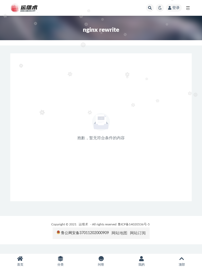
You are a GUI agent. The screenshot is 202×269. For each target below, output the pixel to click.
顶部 (182, 264)
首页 (20, 264)
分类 (60, 264)
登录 (176, 8)
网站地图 (119, 233)
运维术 (83, 224)
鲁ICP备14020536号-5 (134, 224)
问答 (101, 264)
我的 (141, 264)
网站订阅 (138, 233)
